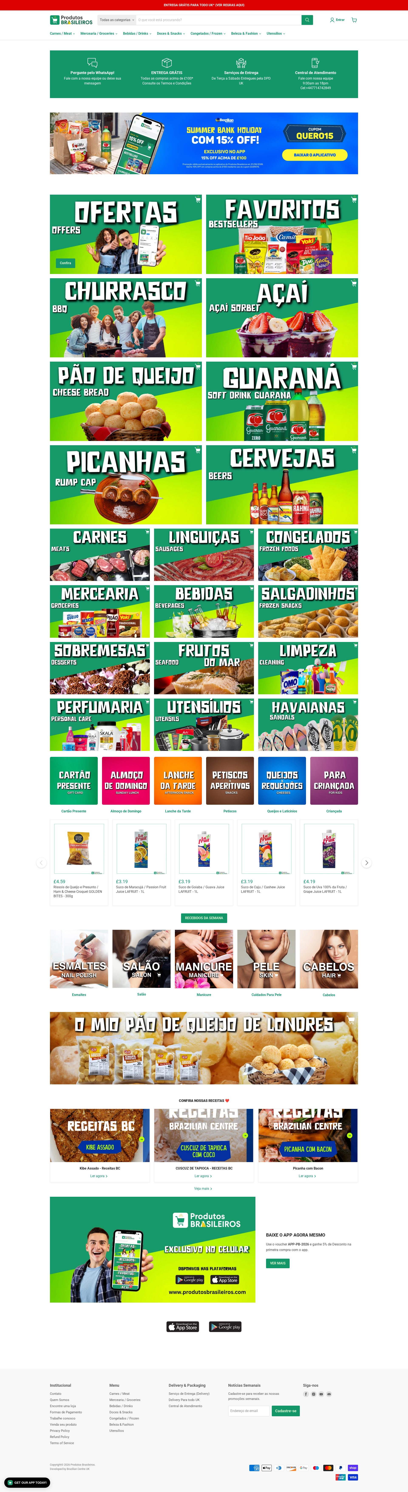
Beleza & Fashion (245, 33)
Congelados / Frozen (207, 33)
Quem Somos (59, 1400)
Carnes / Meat (61, 33)
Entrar (340, 20)
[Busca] (307, 20)
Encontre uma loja (63, 1406)
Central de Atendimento (185, 1406)
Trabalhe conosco (62, 1418)
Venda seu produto (63, 1424)
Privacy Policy (60, 1431)
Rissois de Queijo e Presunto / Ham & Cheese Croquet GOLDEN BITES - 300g (78, 891)
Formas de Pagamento (66, 1412)
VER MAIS (278, 1263)
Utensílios (275, 33)
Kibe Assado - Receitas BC (100, 1168)
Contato (55, 1394)
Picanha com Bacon (308, 1168)
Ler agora (97, 1176)
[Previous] (41, 863)
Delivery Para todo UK (184, 1400)
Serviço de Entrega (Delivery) (189, 1394)
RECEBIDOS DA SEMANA (204, 918)
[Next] (366, 863)
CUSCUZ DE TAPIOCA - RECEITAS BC (204, 1168)
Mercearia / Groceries (98, 33)
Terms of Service (62, 1443)
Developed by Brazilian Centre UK (69, 1469)
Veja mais (202, 1189)
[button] (27, 1483)
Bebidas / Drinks (136, 33)
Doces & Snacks (170, 33)
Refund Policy (59, 1437)
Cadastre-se (285, 1411)
